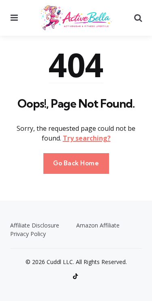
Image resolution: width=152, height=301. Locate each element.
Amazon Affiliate (98, 225)
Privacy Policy (28, 234)
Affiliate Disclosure (34, 225)
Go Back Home (76, 163)
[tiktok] (76, 276)
